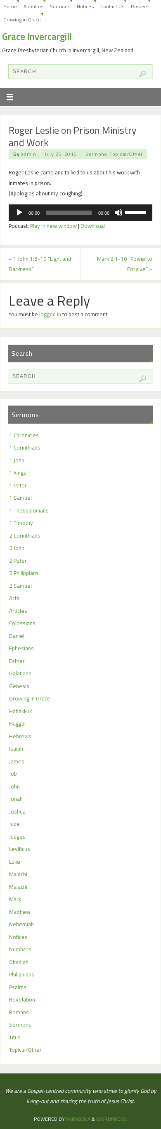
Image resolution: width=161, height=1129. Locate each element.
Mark (15, 899)
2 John (16, 548)
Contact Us (112, 6)
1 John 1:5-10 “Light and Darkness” (40, 264)
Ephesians (21, 648)
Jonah (16, 799)
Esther (17, 661)
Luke (14, 862)
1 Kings (17, 472)
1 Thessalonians (29, 510)
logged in (50, 314)
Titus (15, 1037)
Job (13, 774)
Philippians (21, 974)
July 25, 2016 (61, 154)
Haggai (17, 723)
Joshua (17, 811)
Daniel (16, 636)
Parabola (78, 1119)
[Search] (142, 74)
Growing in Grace (22, 19)
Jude (14, 824)
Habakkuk (20, 711)
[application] (80, 212)
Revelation (22, 999)
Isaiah (16, 748)
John (14, 786)
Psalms (17, 987)
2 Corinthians (24, 535)
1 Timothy (21, 523)
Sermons (60, 6)
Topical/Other (126, 154)
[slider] (136, 211)
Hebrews (20, 736)
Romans (19, 1012)
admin (28, 154)
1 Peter (18, 485)
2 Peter (18, 560)
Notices (85, 6)
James (16, 761)
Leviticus (19, 849)
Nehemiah (21, 924)
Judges (17, 836)
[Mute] (118, 213)
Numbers (20, 949)
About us (33, 6)
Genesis (19, 686)
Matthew (19, 912)
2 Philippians (24, 573)
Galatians (20, 673)
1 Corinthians (24, 447)
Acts (14, 598)
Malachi (18, 874)
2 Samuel (20, 586)
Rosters (139, 6)
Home (10, 6)
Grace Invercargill (37, 36)
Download (92, 226)
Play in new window (53, 226)
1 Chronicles (24, 435)
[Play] (19, 213)
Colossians (22, 623)
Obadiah (18, 962)
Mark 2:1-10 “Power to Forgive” (124, 264)
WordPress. (111, 1119)
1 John (16, 460)
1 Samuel (20, 498)
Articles (18, 611)
